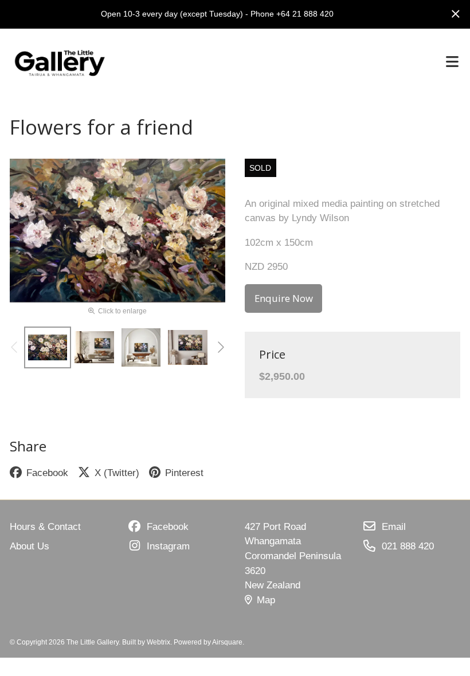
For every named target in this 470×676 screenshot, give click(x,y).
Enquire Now (283, 298)
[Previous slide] (15, 347)
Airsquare (227, 642)
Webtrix (158, 642)
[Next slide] (220, 347)
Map (266, 600)
